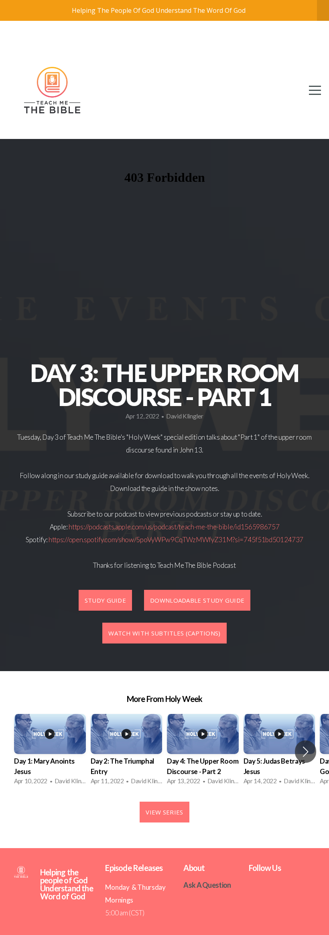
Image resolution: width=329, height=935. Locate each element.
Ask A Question (207, 885)
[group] (50, 752)
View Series (164, 812)
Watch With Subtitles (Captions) (164, 633)
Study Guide (105, 600)
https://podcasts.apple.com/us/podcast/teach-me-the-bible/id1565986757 (174, 527)
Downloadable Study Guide (197, 600)
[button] (305, 751)
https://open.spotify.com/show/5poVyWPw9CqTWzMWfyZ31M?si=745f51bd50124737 (176, 539)
